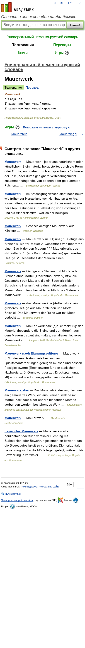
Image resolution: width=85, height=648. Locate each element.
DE (62, 3)
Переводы (62, 45)
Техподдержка (29, 486)
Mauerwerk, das (17, 390)
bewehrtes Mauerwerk (21, 431)
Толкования (23, 45)
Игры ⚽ (62, 53)
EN (53, 3)
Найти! (75, 25)
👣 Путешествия (11, 493)
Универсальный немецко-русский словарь (42, 37)
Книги (23, 53)
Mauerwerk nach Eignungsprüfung (31, 353)
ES (70, 3)
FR (78, 3)
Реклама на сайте (49, 486)
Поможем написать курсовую (46, 127)
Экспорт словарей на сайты (17, 500)
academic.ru (17, 7)
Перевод (32, 87)
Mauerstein (19, 134)
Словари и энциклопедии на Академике (38, 16)
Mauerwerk (13, 161)
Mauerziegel (68, 134)
